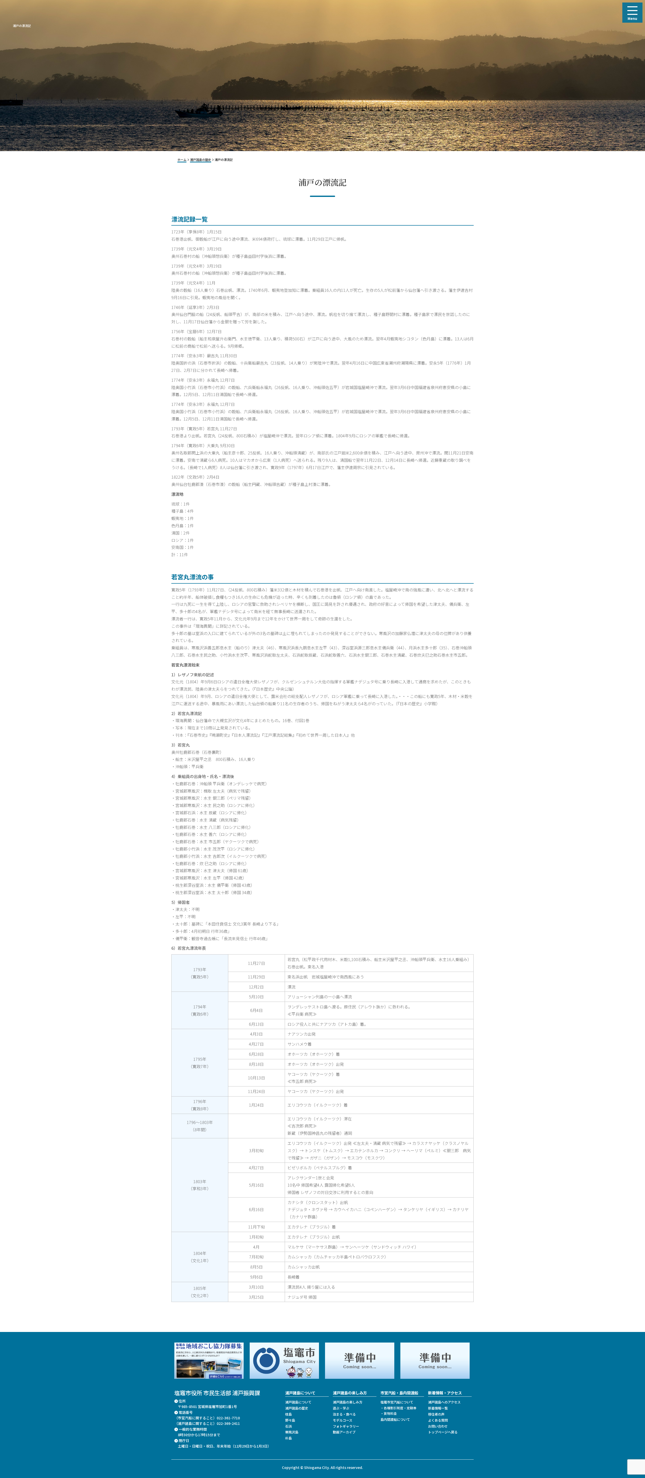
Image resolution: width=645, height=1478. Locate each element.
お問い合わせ (438, 1426)
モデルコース (342, 1420)
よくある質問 (438, 1420)
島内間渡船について (395, 1419)
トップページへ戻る (443, 1432)
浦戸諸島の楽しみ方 (347, 1402)
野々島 (290, 1420)
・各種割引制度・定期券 (398, 1407)
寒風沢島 (291, 1432)
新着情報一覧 (438, 1408)
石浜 (288, 1426)
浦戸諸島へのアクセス (444, 1402)
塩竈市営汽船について (396, 1402)
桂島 (288, 1414)
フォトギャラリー (346, 1426)
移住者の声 (436, 1414)
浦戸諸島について (298, 1402)
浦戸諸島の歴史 (296, 1408)
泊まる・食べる (344, 1414)
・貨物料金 (388, 1413)
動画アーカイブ (344, 1432)
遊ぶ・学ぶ (341, 1408)
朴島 (288, 1438)
